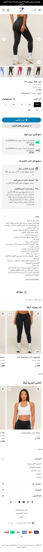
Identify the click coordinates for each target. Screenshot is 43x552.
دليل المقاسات (7, 99)
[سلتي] (3, 10)
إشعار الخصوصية (21, 513)
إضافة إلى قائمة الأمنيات (20, 126)
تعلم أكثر (31, 144)
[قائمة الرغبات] (9, 313)
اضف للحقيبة (20, 120)
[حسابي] (8, 10)
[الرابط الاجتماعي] (32, 502)
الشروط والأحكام (21, 510)
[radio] (38, 71)
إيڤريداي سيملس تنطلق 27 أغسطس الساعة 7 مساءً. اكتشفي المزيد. (21, 3)
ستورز (21, 517)
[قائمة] (39, 10)
